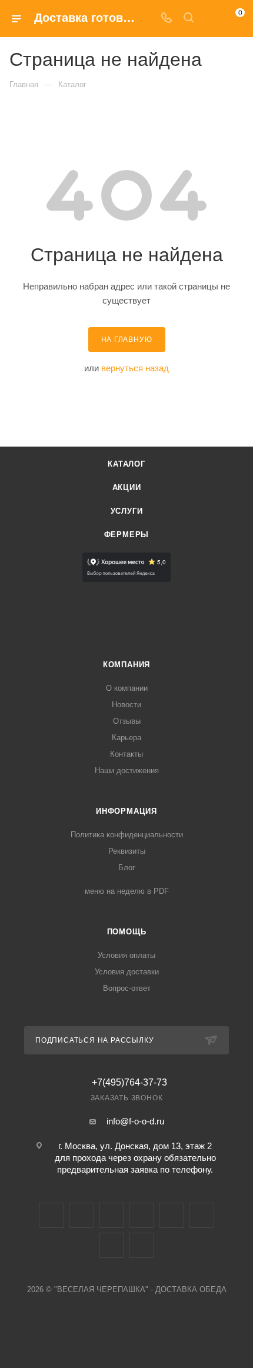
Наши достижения (127, 770)
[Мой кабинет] (210, 19)
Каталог (126, 464)
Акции (126, 487)
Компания (126, 664)
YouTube (111, 1215)
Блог (126, 867)
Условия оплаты (126, 955)
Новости (126, 704)
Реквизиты (126, 851)
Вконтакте (51, 1215)
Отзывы (127, 721)
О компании (127, 688)
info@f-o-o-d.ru (135, 1121)
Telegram (81, 1215)
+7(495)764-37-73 (129, 1082)
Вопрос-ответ (127, 988)
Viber (201, 1215)
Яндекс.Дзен (141, 1245)
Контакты (126, 754)
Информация (126, 811)
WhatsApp (111, 1245)
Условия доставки (127, 971)
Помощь (127, 931)
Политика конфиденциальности (127, 834)
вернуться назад (135, 368)
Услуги (127, 511)
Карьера (126, 737)
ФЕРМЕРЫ (126, 534)
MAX (171, 1215)
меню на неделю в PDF (127, 891)
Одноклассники (141, 1215)
